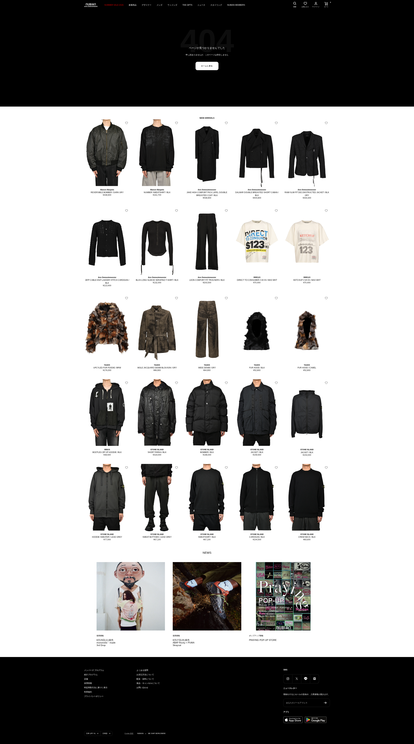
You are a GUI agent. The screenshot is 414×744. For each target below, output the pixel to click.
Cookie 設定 (129, 733)
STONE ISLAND (157, 450)
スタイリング (216, 5)
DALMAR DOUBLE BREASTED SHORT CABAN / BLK (257, 193)
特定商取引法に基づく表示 (95, 687)
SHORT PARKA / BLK (157, 452)
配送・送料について (145, 679)
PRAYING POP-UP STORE (263, 640)
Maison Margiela (107, 190)
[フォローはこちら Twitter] (296, 678)
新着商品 (132, 5)
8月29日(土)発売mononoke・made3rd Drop (106, 642)
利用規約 (88, 692)
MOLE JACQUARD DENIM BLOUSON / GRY (157, 368)
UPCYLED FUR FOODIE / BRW (107, 368)
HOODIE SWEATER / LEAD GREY (107, 537)
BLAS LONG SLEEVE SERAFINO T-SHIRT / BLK (157, 280)
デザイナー (146, 5)
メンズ (159, 5)
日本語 (105, 733)
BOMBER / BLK (207, 452)
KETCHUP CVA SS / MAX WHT (307, 280)
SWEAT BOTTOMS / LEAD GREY (157, 537)
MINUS (107, 450)
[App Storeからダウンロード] (293, 720)
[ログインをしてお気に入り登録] (126, 123)
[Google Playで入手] (316, 720)
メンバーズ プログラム (94, 670)
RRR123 (257, 277)
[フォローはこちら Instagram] (287, 678)
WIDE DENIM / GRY (207, 368)
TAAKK (107, 365)
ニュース (201, 5)
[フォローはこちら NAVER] (314, 678)
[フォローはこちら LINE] (305, 678)
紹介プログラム (91, 674)
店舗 (86, 679)
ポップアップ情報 (256, 636)
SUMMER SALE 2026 (114, 5)
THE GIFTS (187, 5)
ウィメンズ (172, 5)
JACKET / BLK (257, 452)
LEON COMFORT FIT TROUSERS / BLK (207, 280)
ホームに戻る (207, 66)
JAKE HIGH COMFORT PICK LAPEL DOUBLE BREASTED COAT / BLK (207, 193)
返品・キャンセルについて (148, 683)
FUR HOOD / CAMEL (307, 368)
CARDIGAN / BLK (257, 537)
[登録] (325, 703)
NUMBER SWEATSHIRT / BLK (157, 192)
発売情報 (100, 636)
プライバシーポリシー (94, 696)
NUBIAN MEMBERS (236, 5)
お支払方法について (145, 674)
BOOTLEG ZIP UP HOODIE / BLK (107, 452)
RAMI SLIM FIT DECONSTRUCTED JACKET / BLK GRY (307, 193)
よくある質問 (142, 670)
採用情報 (88, 683)
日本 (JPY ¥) (90, 733)
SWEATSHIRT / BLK (207, 537)
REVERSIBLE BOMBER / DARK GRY (107, 192)
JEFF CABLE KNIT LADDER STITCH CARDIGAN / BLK (107, 281)
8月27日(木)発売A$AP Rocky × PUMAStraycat (183, 642)
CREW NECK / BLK (307, 537)
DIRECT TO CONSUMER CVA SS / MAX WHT (257, 280)
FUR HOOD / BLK (257, 368)
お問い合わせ (142, 687)
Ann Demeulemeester (207, 190)
